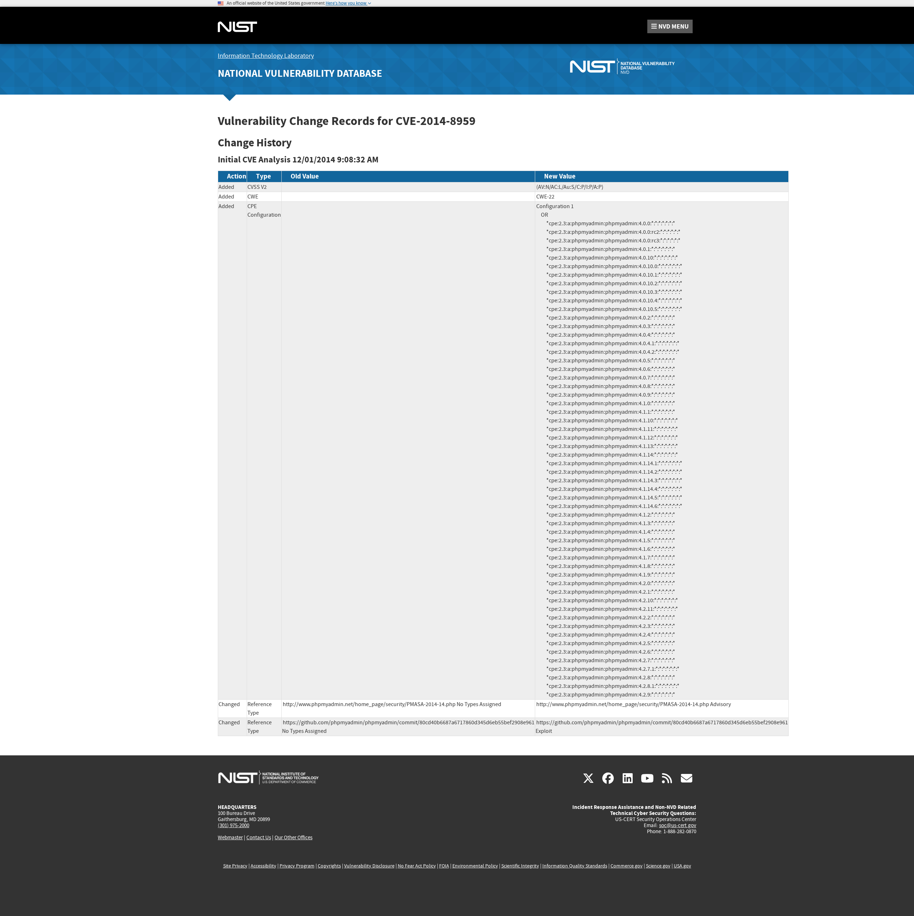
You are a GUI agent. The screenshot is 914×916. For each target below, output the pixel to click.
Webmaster (230, 837)
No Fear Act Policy (417, 865)
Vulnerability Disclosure (369, 865)
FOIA (444, 865)
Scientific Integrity (520, 865)
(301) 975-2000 (233, 825)
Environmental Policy (475, 865)
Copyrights (329, 865)
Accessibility (263, 865)
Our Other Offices (293, 838)
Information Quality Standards (574, 865)
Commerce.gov (627, 865)
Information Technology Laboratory (266, 56)
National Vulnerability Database (300, 73)
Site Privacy (235, 865)
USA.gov (682, 865)
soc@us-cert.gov (677, 825)
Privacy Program (297, 865)
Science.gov (658, 865)
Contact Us (258, 837)
